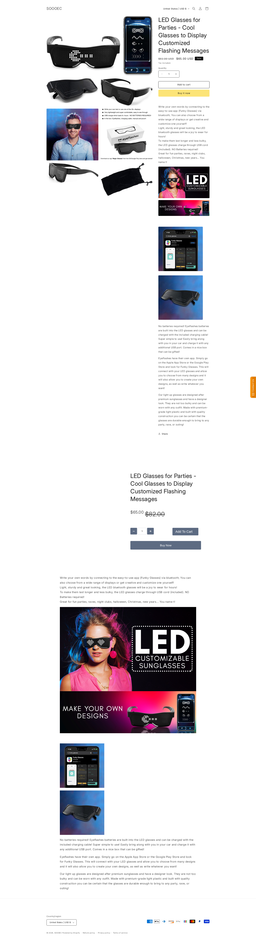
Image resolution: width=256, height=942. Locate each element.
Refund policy (89, 933)
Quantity (162, 68)
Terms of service (120, 933)
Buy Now (166, 545)
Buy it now (184, 93)
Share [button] (165, 434)
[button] (194, 8)
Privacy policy (104, 933)
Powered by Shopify (71, 933)
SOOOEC (58, 933)
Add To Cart (183, 531)
